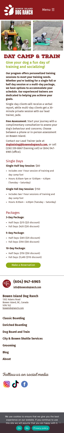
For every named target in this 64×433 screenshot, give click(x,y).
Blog (6, 352)
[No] (60, 422)
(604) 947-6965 (27, 281)
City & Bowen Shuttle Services (23, 338)
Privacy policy (40, 428)
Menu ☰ (48, 10)
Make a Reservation (23, 265)
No (27, 428)
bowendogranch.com (13, 308)
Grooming (9, 345)
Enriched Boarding (15, 325)
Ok (19, 428)
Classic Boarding (14, 318)
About (7, 359)
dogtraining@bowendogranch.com (26, 144)
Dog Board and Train (16, 332)
